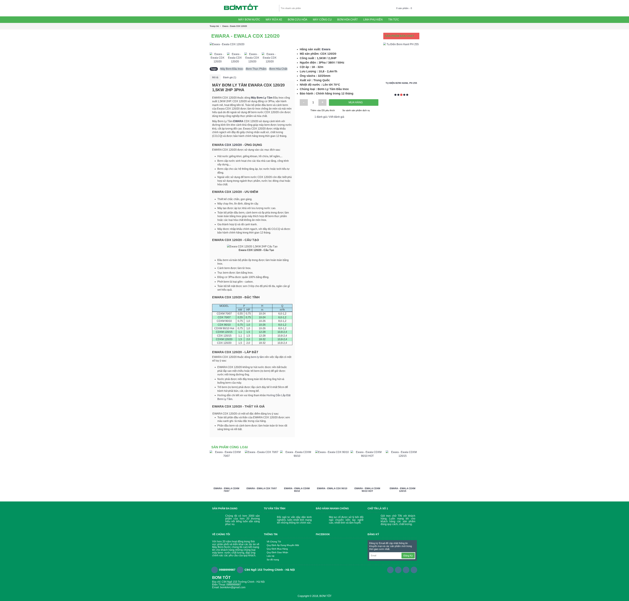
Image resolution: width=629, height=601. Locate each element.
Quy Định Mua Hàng (277, 548)
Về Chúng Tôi (274, 541)
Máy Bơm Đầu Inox (231, 68)
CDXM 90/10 (224, 321)
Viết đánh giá (336, 116)
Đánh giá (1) (229, 77)
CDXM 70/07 (224, 313)
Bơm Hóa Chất (278, 68)
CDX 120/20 (233, 145)
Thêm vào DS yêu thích (322, 110)
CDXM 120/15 (224, 332)
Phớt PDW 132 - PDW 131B (401, 83)
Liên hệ (270, 556)
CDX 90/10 (224, 324)
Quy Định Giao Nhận (277, 552)
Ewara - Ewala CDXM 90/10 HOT (367, 489)
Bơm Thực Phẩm (256, 68)
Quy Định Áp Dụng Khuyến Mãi (283, 545)
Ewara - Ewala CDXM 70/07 (226, 489)
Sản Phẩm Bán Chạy (399, 36)
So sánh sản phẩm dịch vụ (356, 110)
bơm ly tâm (257, 357)
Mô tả (215, 77)
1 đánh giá (320, 116)
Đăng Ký (408, 555)
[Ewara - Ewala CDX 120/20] (252, 44)
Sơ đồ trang (273, 559)
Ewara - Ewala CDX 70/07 (262, 488)
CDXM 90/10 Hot (224, 328)
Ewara (326, 49)
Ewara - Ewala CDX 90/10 (332, 488)
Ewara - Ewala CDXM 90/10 (297, 489)
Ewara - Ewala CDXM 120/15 (402, 489)
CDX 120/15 (224, 335)
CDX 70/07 (224, 317)
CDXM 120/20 (224, 339)
